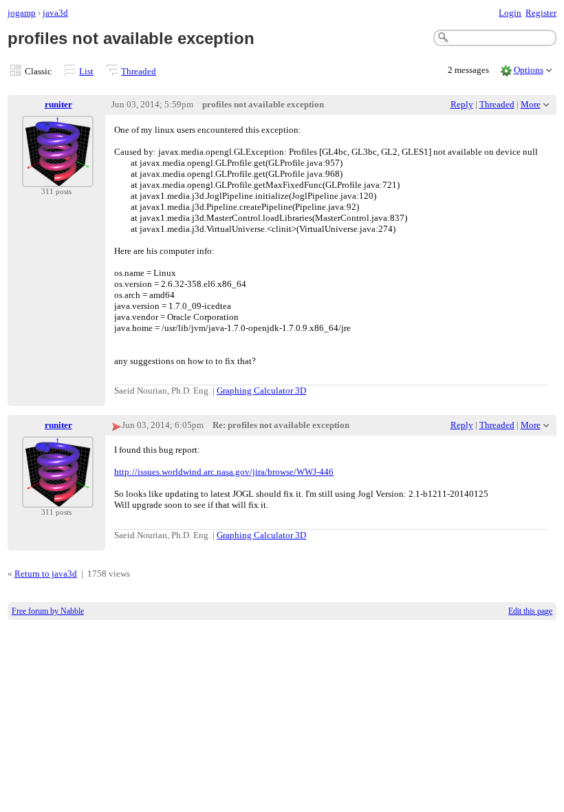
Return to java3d (45, 573)
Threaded (138, 71)
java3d (55, 13)
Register (540, 13)
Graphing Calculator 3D (261, 390)
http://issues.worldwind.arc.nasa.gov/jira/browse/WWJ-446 (224, 472)
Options (528, 70)
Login (510, 13)
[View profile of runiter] (58, 178)
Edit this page (530, 611)
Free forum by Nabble (48, 611)
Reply (462, 104)
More (531, 104)
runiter (58, 104)
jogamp (22, 13)
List (86, 71)
